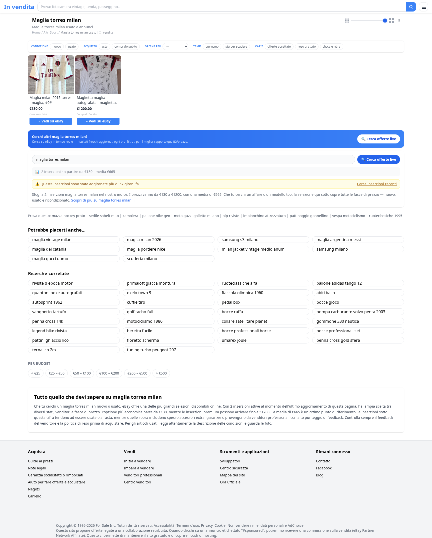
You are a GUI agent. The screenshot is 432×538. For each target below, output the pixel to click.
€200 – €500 (137, 373)
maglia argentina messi (338, 239)
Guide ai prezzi (40, 461)
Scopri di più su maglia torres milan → (103, 200)
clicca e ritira (331, 46)
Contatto (323, 461)
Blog (320, 475)
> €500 (161, 373)
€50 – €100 (82, 373)
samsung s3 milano (240, 239)
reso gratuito (307, 46)
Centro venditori (137, 482)
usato (72, 46)
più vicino (212, 46)
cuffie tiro (136, 302)
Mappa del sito (232, 475)
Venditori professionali (143, 475)
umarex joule (234, 340)
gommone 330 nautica (337, 321)
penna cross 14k (47, 321)
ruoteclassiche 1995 (385, 215)
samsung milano (332, 249)
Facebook (324, 468)
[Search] (411, 7)
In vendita (19, 7)
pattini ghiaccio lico (50, 340)
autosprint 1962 (47, 302)
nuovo (56, 46)
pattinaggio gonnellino (309, 215)
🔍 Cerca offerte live (378, 159)
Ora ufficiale (230, 482)
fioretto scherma (143, 340)
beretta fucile (139, 330)
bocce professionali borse (246, 330)
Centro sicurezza (234, 468)
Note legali (37, 468)
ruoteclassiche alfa (239, 283)
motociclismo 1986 (144, 321)
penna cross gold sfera (338, 340)
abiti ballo (325, 292)
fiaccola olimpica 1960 (242, 292)
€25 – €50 (56, 373)
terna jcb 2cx (44, 349)
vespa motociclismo (348, 215)
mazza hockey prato (68, 215)
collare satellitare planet (244, 321)
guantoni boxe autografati (57, 292)
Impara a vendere (139, 468)
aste (105, 46)
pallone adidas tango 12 (339, 283)
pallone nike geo (156, 215)
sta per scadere (236, 46)
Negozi (34, 489)
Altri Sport (51, 32)
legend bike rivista (49, 330)
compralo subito (125, 46)
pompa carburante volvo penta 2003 (350, 311)
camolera (130, 215)
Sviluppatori (230, 461)
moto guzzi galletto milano (196, 215)
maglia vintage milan (52, 239)
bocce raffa (232, 311)
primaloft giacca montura (151, 283)
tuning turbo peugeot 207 (151, 349)
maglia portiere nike (146, 249)
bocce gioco (327, 302)
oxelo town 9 (139, 292)
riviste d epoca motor (52, 283)
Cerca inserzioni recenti (377, 184)
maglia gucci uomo (50, 258)
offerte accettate (279, 46)
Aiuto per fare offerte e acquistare (56, 482)
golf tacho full (140, 311)
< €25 (35, 373)
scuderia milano (142, 258)
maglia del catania (49, 249)
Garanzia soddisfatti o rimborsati (55, 475)
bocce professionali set (338, 330)
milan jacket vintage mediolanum (253, 249)
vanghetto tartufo (49, 311)
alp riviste (231, 215)
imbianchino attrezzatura (264, 215)
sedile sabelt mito (104, 215)
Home (36, 33)
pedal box (231, 302)
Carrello (34, 496)
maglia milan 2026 (144, 239)
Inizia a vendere (137, 461)
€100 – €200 (109, 373)
